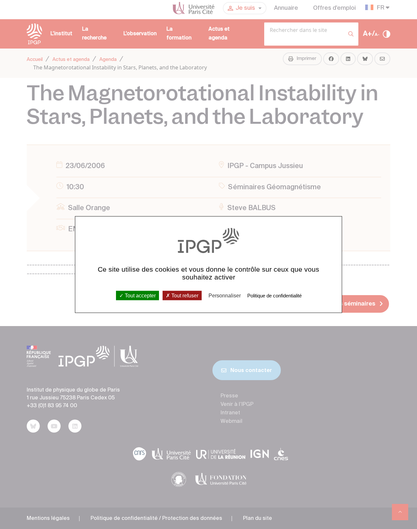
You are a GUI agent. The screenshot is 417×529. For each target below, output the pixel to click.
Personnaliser (224, 295)
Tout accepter (139, 295)
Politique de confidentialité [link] (274, 295)
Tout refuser (184, 295)
